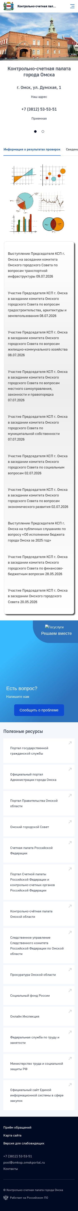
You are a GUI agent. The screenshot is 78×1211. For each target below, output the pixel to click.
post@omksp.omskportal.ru (24, 1162)
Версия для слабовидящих (23, 1143)
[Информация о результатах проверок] (38, 199)
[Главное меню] (71, 6)
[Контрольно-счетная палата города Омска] (39, 37)
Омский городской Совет (29, 827)
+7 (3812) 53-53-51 (17, 1156)
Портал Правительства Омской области (34, 803)
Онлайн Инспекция (24, 1016)
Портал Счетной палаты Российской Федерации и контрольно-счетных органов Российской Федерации (32, 882)
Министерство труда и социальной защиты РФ (36, 1066)
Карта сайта (12, 1135)
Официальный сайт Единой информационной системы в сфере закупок (36, 1095)
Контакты (10, 1169)
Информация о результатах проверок (32, 149)
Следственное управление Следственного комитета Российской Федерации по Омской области (37, 945)
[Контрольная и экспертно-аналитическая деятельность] (43, 131)
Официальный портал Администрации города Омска (33, 777)
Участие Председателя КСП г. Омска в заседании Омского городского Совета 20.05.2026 (38, 596)
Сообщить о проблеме (39, 710)
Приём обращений (17, 1127)
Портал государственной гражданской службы (29, 750)
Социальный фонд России (30, 995)
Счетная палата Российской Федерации (31, 850)
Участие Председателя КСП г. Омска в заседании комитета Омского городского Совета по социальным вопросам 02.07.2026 (38, 464)
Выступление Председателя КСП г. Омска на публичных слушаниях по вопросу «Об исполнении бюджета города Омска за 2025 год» (37, 531)
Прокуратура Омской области (33, 974)
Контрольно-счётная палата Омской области (31, 914)
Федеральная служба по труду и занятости (34, 1040)
